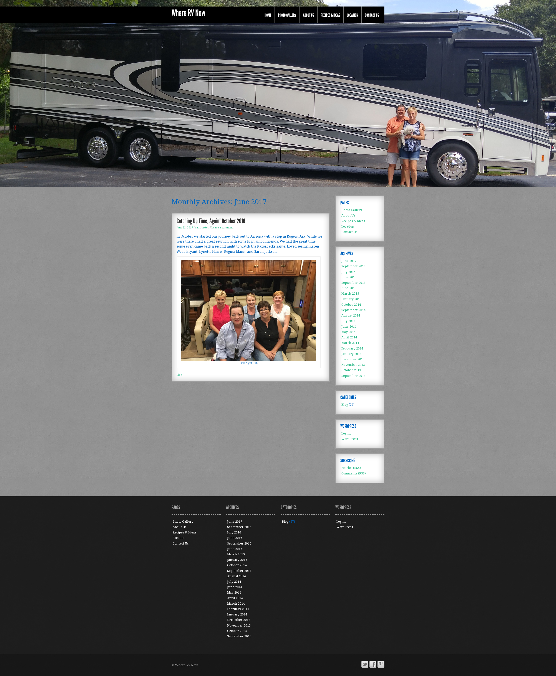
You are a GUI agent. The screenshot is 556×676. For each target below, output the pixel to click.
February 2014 (352, 348)
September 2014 (353, 310)
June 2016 (348, 277)
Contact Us (372, 15)
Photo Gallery (287, 15)
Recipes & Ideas (330, 15)
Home (268, 15)
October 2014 (351, 304)
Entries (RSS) (351, 467)
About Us (308, 15)
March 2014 (350, 343)
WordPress (349, 439)
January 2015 (351, 299)
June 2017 (348, 261)
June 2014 (348, 326)
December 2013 (352, 359)
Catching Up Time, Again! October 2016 (211, 221)
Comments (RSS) (353, 473)
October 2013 (351, 370)
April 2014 (349, 337)
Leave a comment (222, 227)
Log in (346, 433)
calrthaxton (202, 227)
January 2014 (351, 354)
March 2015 (350, 293)
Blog (179, 374)
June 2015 (348, 288)
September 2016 (353, 266)
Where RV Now (188, 13)
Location (352, 15)
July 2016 (348, 272)
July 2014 (348, 321)
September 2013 (353, 375)
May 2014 (348, 332)
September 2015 (353, 282)
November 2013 (353, 364)
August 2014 (350, 315)
